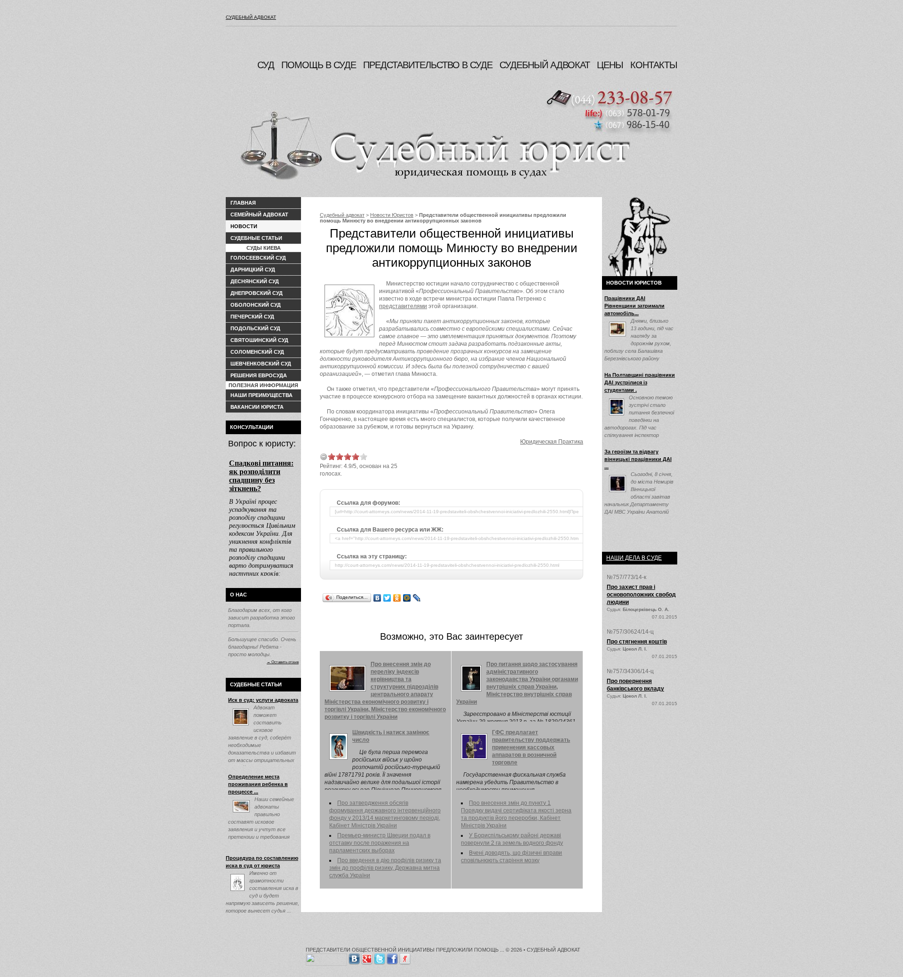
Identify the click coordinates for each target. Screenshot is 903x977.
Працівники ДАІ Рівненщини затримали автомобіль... (634, 305)
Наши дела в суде (634, 558)
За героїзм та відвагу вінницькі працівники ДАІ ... (638, 459)
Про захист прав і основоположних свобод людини (641, 594)
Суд (265, 65)
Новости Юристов (391, 215)
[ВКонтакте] (377, 598)
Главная (243, 203)
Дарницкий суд (252, 269)
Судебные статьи (256, 238)
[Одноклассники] (397, 598)
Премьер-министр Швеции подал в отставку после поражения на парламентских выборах (379, 843)
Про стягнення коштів (637, 641)
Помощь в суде (318, 65)
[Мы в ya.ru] (405, 957)
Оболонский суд (255, 305)
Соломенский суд (257, 352)
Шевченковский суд (260, 363)
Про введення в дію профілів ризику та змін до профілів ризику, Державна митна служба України (385, 868)
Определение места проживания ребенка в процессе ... (258, 784)
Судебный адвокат (251, 17)
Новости (243, 226)
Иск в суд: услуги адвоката (263, 700)
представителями (403, 306)
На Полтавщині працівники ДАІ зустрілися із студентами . (639, 382)
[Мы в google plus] (366, 957)
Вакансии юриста (257, 407)
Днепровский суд (256, 293)
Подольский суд (255, 328)
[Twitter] (387, 598)
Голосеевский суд (258, 258)
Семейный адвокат (259, 214)
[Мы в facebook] (392, 957)
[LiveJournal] (417, 598)
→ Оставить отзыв (283, 661)
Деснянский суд (254, 281)
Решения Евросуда (258, 375)
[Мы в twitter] (379, 957)
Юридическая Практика (551, 441)
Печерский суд (252, 316)
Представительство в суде (427, 65)
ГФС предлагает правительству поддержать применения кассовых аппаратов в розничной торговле (531, 747)
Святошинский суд (259, 340)
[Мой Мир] (407, 598)
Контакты (653, 65)
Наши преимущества (261, 395)
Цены (610, 65)
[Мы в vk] (354, 957)
